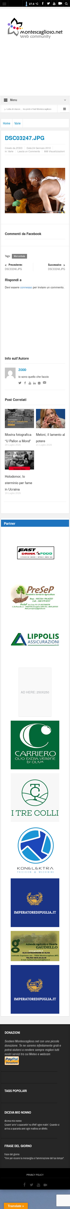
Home (6, 123)
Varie (17, 123)
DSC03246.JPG (14, 267)
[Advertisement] (35, 64)
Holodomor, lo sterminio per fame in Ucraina (18, 482)
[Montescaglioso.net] (35, 27)
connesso (26, 287)
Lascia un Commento (29, 151)
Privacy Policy (35, 1174)
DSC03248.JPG (56, 267)
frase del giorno (11, 1154)
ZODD (22, 370)
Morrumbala (19, 256)
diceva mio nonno (13, 1121)
